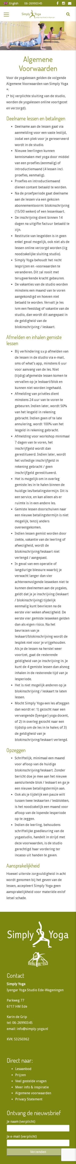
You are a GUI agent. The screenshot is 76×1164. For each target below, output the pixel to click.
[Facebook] (57, 3)
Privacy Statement (28, 1099)
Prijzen (20, 1075)
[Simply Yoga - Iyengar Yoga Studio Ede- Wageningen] (38, 14)
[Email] (69, 3)
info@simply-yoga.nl (32, 1029)
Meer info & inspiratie (32, 1087)
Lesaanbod (23, 1069)
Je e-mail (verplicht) (22, 1136)
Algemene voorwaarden (33, 1093)
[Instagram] (63, 3)
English (13, 3)
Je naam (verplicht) (21, 1122)
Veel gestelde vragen (30, 1081)
